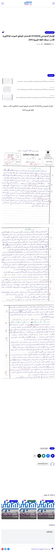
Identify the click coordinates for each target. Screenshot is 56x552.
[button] (48, 456)
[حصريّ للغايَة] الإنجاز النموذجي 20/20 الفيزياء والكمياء (11, 514)
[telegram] (5, 549)
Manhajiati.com (47, 44)
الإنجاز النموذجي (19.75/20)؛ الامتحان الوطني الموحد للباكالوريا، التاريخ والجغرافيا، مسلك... (35, 98)
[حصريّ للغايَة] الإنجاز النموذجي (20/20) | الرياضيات (30, 514)
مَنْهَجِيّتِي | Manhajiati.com (37, 549)
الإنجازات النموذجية (49, 32)
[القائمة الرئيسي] (53, 3)
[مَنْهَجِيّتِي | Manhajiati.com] (28, 3)
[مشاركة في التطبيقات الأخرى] (35, 456)
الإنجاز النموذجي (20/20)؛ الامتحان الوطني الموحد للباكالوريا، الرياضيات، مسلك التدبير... (36, 81)
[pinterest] (2, 549)
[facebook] (8, 549)
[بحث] (2, 3)
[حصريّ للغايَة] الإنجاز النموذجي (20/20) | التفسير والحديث (46, 514)
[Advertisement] (28, 20)
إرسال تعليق (49, 532)
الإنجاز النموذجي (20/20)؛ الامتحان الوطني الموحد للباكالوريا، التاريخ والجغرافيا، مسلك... (36, 90)
